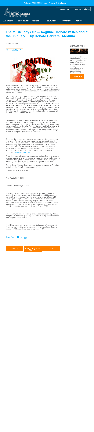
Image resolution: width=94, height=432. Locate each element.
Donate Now (64, 9)
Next (51, 248)
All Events (8, 21)
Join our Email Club (82, 9)
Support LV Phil (78, 46)
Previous (14, 248)
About (79, 21)
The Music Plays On (14, 50)
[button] (18, 237)
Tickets (35, 21)
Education (52, 21)
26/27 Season (24, 21)
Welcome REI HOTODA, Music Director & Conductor (45, 3)
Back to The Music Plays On (32, 249)
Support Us (67, 21)
